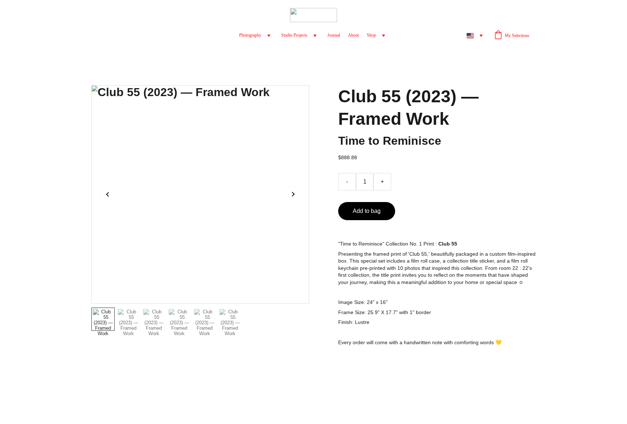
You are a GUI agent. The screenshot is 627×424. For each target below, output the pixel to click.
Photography (250, 35)
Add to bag (367, 211)
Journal (333, 35)
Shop (371, 35)
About (353, 35)
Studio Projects (294, 35)
